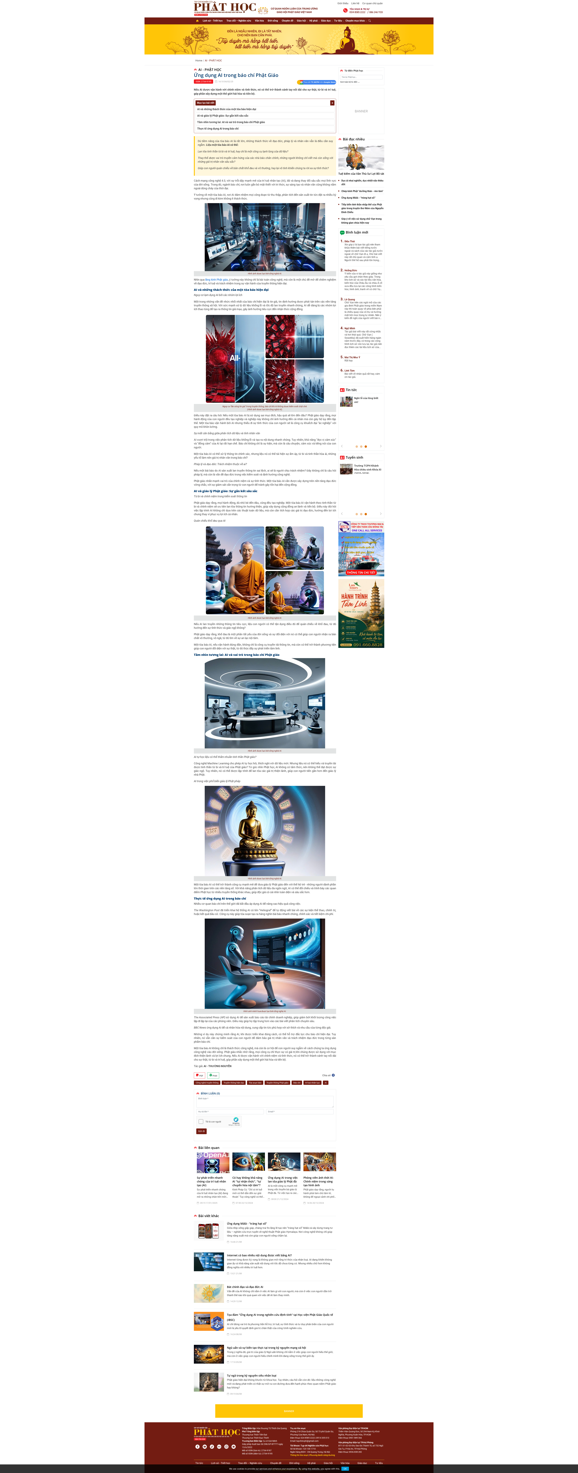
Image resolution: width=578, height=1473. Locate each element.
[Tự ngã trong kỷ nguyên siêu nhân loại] (209, 1385)
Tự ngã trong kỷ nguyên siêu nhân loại (251, 1375)
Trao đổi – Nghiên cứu (239, 20)
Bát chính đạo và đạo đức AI (245, 1287)
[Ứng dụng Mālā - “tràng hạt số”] (209, 1233)
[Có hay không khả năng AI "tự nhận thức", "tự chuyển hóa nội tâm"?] (248, 1163)
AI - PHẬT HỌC (213, 60)
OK (345, 1468)
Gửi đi (201, 1131)
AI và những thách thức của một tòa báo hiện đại (226, 109)
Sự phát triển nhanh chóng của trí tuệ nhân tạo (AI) (211, 1181)
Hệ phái (313, 20)
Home (198, 60)
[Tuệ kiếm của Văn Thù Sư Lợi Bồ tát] (361, 157)
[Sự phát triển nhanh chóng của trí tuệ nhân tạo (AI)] (213, 1163)
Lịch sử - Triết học (213, 20)
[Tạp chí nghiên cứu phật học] (225, 8)
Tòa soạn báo (255, 1083)
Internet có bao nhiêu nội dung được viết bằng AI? (259, 1255)
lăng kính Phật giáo (216, 279)
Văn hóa (259, 20)
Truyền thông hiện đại (234, 1083)
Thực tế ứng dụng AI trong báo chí (218, 128)
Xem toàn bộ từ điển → (350, 82)
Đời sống (273, 20)
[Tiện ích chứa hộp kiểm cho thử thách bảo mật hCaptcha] (219, 1121)
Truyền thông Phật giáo (277, 1083)
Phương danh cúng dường (322, 1455)
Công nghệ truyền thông (207, 1083)
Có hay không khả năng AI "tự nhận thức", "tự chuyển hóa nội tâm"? (247, 1181)
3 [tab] (365, 446)
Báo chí (296, 1083)
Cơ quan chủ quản (372, 3)
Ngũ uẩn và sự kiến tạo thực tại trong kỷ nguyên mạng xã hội (266, 1347)
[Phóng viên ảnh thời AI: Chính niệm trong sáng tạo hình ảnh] (319, 1163)
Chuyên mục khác (355, 20)
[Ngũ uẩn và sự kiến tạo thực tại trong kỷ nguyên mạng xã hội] (209, 1355)
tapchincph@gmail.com (307, 1441)
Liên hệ (355, 3)
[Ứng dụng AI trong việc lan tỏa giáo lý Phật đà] (284, 1163)
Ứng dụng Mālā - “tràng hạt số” (247, 1223)
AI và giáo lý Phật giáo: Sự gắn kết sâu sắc (222, 115)
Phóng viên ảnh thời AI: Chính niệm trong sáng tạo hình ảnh (318, 1181)
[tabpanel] (213, 1181)
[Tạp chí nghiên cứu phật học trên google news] (316, 82)
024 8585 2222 (308, 1438)
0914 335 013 (322, 1438)
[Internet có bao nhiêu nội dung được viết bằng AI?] (209, 1265)
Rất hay (349, 360)
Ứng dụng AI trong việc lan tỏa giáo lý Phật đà (283, 1179)
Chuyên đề (287, 20)
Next (381, 446)
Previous (342, 446)
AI (326, 1083)
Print (214, 1076)
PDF (201, 1076)
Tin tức (351, 389)
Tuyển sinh (354, 457)
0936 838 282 (355, 1452)
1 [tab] (356, 446)
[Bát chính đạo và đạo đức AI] (209, 1295)
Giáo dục (326, 20)
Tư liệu (338, 20)
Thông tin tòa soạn (299, 1455)
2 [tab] (361, 446)
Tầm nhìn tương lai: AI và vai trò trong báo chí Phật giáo (231, 122)
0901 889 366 (355, 1438)
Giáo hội (301, 20)
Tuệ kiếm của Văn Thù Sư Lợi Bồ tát (361, 173)
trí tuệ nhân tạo (312, 1083)
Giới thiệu (342, 3)
